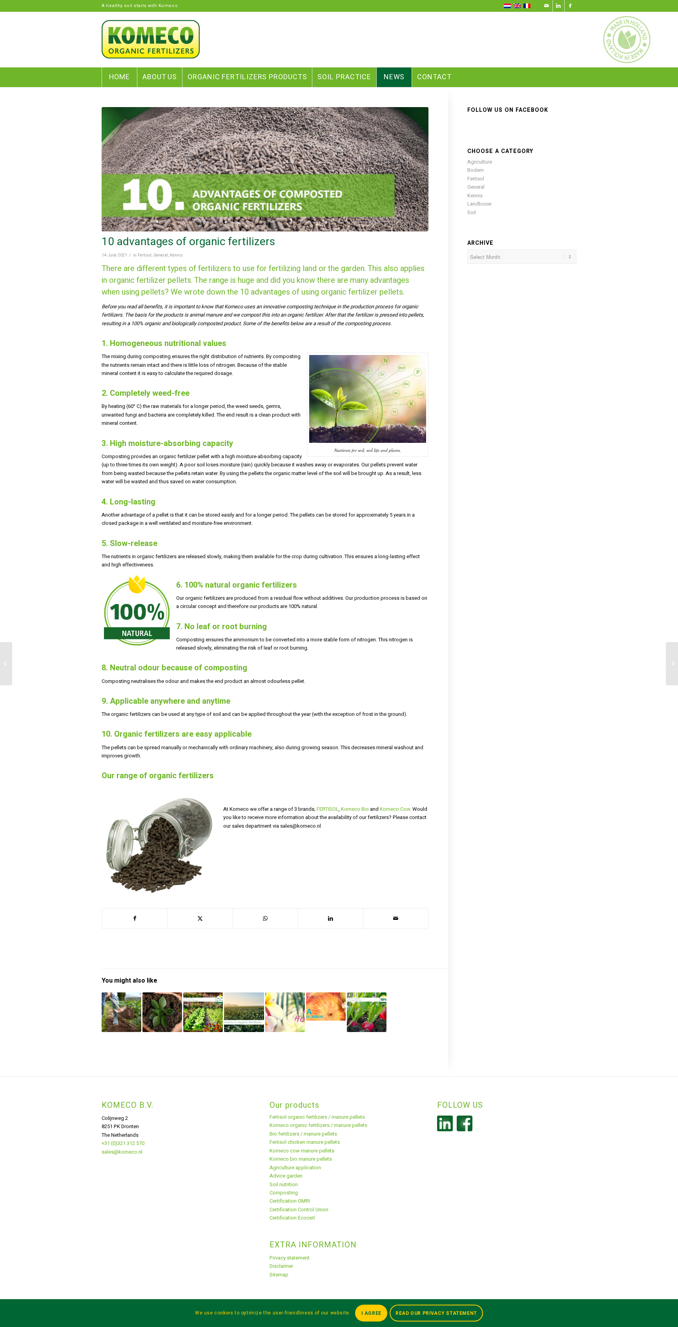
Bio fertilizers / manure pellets (303, 1134)
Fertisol (144, 255)
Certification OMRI (290, 1201)
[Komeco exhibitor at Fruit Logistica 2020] (326, 1006)
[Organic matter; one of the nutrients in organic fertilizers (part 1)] (244, 1012)
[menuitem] (119, 77)
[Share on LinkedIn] (330, 918)
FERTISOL (328, 809)
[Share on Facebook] (134, 918)
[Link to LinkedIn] (558, 6)
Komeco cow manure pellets (302, 1150)
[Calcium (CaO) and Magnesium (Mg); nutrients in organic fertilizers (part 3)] (366, 1012)
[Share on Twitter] (200, 918)
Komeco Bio (355, 809)
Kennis (176, 255)
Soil (471, 212)
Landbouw (479, 204)
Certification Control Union (299, 1209)
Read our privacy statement (436, 1313)
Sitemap (279, 1274)
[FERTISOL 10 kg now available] (672, 663)
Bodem (475, 170)
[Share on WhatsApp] (265, 918)
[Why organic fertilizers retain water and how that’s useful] (162, 1012)
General (160, 255)
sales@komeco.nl (122, 1152)
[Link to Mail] (546, 6)
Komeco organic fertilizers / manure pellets (318, 1125)
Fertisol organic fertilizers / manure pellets (317, 1117)
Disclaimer (281, 1266)
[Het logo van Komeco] (151, 39)
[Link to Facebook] (570, 6)
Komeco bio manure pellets (301, 1159)
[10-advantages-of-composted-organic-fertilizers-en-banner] (265, 169)
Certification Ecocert (292, 1217)
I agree (371, 1313)
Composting (284, 1192)
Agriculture (479, 162)
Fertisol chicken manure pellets (305, 1142)
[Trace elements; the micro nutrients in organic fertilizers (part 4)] (203, 1012)
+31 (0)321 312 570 (123, 1143)
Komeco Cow (395, 809)
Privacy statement (290, 1257)
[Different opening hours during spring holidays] (285, 1012)
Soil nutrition (284, 1184)
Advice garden (286, 1176)
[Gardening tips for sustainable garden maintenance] (121, 1012)
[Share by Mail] (395, 918)
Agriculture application (295, 1167)
